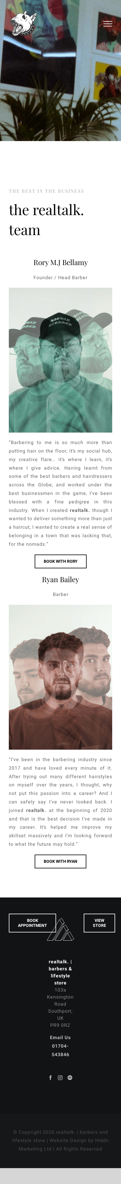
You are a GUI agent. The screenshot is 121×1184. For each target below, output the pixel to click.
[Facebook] (50, 1077)
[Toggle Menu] (108, 23)
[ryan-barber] (60, 607)
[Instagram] (60, 1077)
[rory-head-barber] (60, 290)
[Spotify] (70, 1077)
